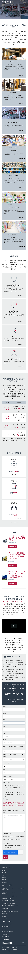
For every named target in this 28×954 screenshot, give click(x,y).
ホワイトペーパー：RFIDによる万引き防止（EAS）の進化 (17, 538)
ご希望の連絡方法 (7, 776)
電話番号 (5, 769)
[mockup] (4, 541)
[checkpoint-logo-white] (6, 2)
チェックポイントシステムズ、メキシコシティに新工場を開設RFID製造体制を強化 (16, 574)
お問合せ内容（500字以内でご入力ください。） (13, 811)
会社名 (5, 706)
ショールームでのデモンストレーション (14, 792)
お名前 (5, 713)
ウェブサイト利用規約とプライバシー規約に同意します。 (14, 846)
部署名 (5, 720)
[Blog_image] (4, 558)
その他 (6, 799)
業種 (4, 733)
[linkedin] (23, 942)
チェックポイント (8, 602)
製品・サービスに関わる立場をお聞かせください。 (13, 747)
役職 (4, 726)
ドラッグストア (7, 409)
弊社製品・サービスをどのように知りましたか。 (13, 755)
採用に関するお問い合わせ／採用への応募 (14, 795)
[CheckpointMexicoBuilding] (4, 577)
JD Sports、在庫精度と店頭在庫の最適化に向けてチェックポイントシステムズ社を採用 (16, 556)
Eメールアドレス (7, 763)
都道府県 (5, 739)
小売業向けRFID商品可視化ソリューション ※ (15, 789)
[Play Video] (14, 626)
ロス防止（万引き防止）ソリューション (14, 785)
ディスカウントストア (7, 426)
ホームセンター (7, 417)
